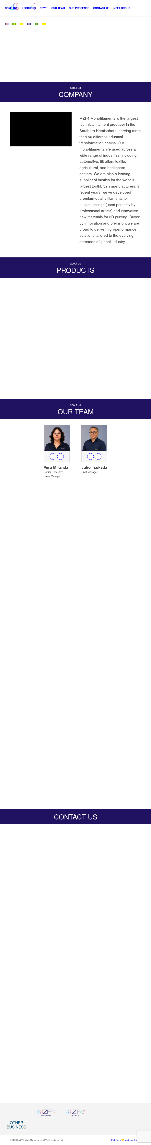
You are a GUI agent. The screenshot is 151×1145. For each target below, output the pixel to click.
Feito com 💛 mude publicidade (126, 1139)
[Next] (147, 49)
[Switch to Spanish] (21, 24)
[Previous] (3, 49)
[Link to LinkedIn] (4, 40)
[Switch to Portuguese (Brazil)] (14, 24)
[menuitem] (11, 8)
